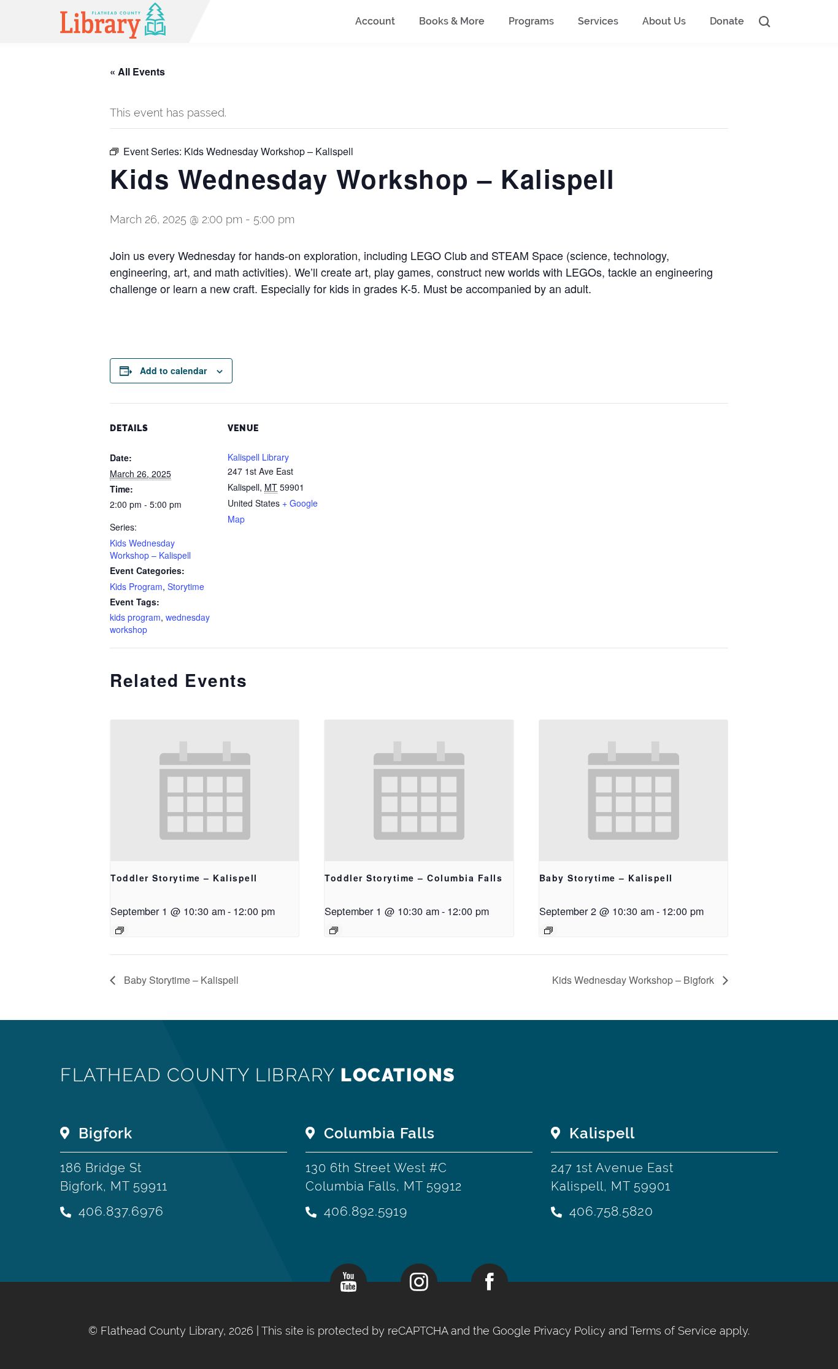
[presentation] (204, 790)
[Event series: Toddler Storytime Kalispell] (119, 930)
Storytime (185, 586)
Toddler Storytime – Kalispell (184, 878)
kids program (135, 617)
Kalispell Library (258, 457)
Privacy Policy (569, 1330)
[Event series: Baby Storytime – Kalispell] (548, 930)
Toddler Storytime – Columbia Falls (413, 878)
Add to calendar (173, 370)
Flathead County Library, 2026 (178, 1330)
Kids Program (136, 586)
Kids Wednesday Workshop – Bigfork (634, 980)
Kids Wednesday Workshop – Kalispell (150, 549)
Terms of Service (673, 1330)
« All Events (137, 71)
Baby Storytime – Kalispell (606, 878)
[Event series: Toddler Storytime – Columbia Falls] (333, 930)
